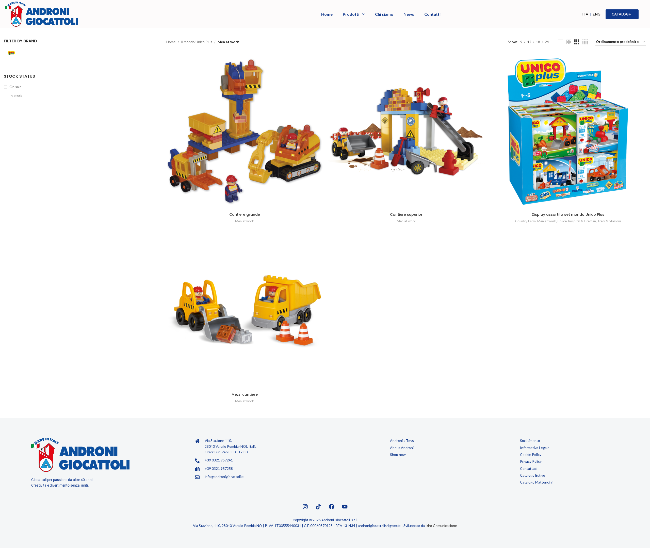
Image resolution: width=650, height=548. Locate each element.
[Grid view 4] (585, 42)
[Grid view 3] (576, 42)
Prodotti (351, 14)
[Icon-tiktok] (318, 506)
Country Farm (525, 221)
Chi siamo (384, 14)
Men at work (244, 221)
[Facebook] (331, 506)
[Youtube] (344, 506)
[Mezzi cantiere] (244, 311)
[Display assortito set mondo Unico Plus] (568, 131)
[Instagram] (305, 506)
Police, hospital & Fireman (577, 221)
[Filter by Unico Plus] (41, 53)
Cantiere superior (406, 214)
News (408, 14)
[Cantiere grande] (244, 131)
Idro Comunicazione (441, 525)
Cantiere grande (244, 214)
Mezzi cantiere (245, 394)
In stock (15, 95)
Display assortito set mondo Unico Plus (568, 214)
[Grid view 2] (568, 42)
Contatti (432, 14)
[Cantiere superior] (406, 131)
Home (327, 14)
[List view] (560, 42)
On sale (15, 87)
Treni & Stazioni (609, 221)
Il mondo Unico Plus (196, 42)
